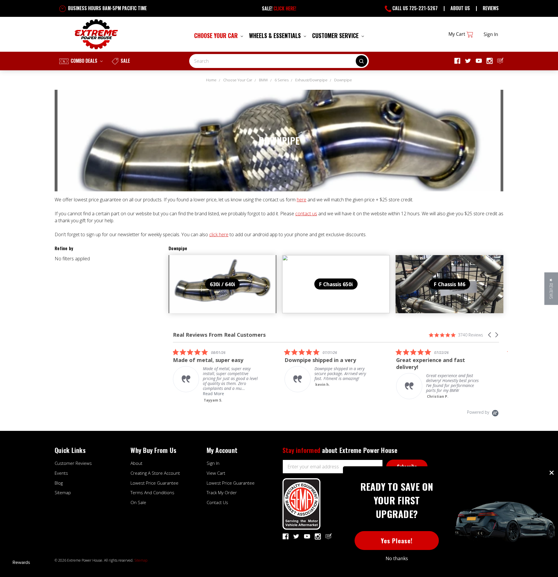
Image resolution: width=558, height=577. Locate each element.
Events (61, 473)
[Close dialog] (552, 473)
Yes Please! (397, 540)
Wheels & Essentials (275, 35)
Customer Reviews (73, 463)
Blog (59, 483)
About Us (460, 8)
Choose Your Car (216, 35)
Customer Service (336, 35)
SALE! (279, 8)
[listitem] (216, 375)
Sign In (213, 463)
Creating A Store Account (155, 473)
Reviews (491, 8)
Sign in (491, 34)
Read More (213, 393)
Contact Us (217, 502)
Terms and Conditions (152, 492)
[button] (490, 334)
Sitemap (63, 492)
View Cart (216, 473)
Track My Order (222, 492)
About (136, 463)
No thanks (397, 558)
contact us (306, 213)
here (301, 199)
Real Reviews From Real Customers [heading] (219, 334)
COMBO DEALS (84, 60)
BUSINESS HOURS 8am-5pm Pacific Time (107, 8)
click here (218, 234)
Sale (124, 60)
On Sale (138, 502)
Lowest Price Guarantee (154, 483)
